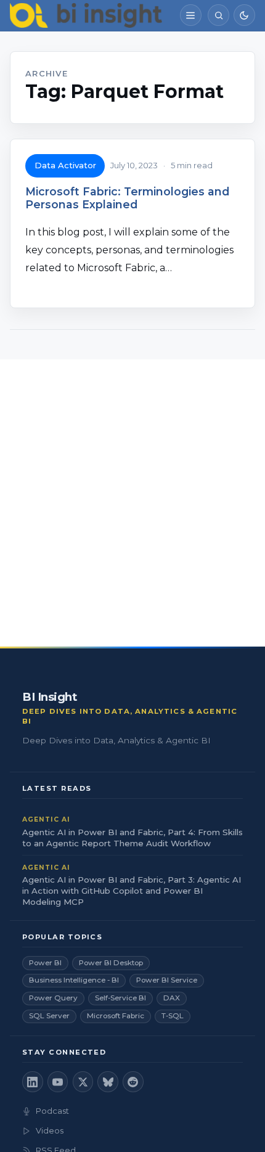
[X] (83, 1081)
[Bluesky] (107, 1081)
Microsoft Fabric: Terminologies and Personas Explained (127, 198)
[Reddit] (133, 1081)
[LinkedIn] (32, 1081)
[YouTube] (57, 1081)
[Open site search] (218, 15)
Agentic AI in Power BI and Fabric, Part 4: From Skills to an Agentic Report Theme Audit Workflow (132, 837)
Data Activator (65, 165)
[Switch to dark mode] (244, 15)
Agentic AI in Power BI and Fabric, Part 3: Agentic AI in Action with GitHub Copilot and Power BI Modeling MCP (131, 891)
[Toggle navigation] (191, 15)
